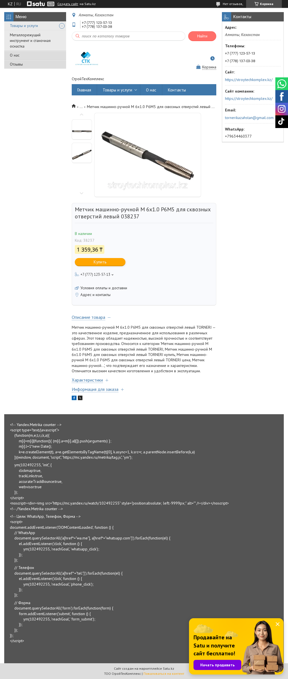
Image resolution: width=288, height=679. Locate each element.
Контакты (177, 90)
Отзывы (16, 64)
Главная (84, 90)
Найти (202, 36)
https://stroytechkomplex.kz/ (249, 79)
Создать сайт (67, 4)
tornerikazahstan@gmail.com (249, 117)
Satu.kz (168, 668)
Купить (100, 262)
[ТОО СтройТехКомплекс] (86, 58)
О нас (14, 55)
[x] (80, 398)
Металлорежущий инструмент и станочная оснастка (30, 40)
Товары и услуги (24, 25)
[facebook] (74, 398)
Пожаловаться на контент (163, 673)
